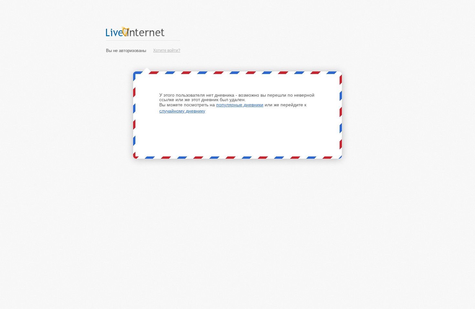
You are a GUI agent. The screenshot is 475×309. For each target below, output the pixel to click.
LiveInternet (143, 31)
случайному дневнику (182, 110)
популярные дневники (239, 104)
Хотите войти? (166, 50)
